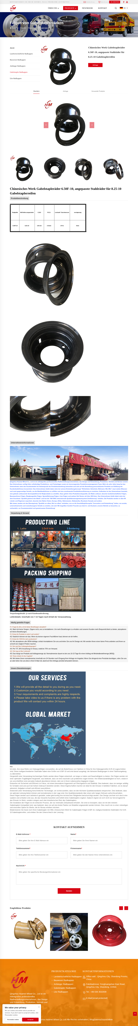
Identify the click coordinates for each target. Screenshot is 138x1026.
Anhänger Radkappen (17, 66)
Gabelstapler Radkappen (18, 72)
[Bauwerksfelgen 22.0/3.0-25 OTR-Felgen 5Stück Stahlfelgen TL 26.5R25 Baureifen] (29, 932)
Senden (69, 891)
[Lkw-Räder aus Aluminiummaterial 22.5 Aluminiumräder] (69, 932)
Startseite (15, 28)
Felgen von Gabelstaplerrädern (38, 28)
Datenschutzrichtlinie (103, 1019)
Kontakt (102, 8)
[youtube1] (127, 2)
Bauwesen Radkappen (18, 60)
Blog (92, 1019)
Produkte (70, 8)
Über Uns (52, 8)
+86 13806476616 (114, 2)
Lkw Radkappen (16, 78)
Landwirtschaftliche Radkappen (21, 54)
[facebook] (124, 2)
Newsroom (87, 8)
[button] (121, 908)
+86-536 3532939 (98, 992)
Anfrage (95, 65)
